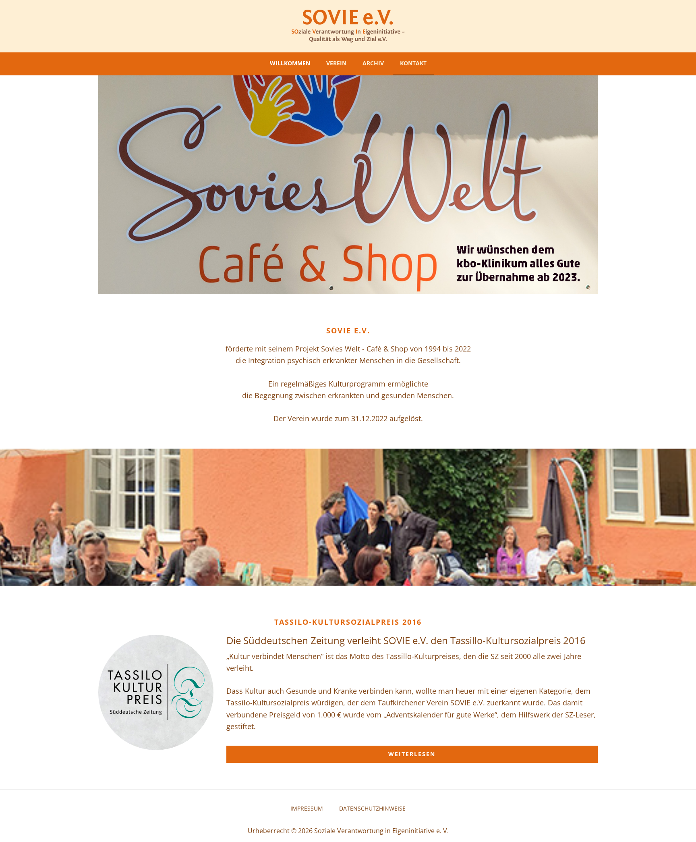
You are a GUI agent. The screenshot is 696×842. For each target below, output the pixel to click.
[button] (91, 184)
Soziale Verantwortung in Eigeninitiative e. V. (381, 830)
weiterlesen (411, 754)
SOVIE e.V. (348, 26)
